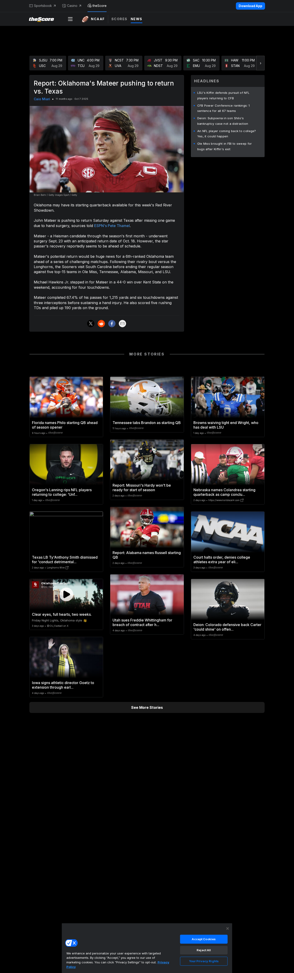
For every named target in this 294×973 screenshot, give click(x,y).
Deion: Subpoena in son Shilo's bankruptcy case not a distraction (222, 120)
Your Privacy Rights (204, 961)
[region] (147, 948)
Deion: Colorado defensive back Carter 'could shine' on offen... (227, 627)
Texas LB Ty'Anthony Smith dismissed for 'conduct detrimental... (65, 559)
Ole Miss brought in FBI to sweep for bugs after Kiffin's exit (224, 146)
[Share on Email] (122, 323)
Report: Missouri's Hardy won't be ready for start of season (142, 487)
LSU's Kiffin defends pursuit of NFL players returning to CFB (223, 95)
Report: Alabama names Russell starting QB (147, 555)
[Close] (227, 928)
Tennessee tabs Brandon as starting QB (147, 422)
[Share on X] (90, 323)
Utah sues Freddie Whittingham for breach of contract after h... (142, 622)
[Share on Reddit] (101, 323)
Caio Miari (42, 99)
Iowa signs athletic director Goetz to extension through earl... (63, 685)
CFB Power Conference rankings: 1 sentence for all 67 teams (223, 108)
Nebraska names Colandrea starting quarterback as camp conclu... (224, 492)
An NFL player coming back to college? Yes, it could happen (226, 133)
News (136, 19)
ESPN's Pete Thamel (112, 225)
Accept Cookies (204, 939)
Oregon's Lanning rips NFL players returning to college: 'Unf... (62, 492)
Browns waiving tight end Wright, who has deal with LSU (225, 425)
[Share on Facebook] (112, 323)
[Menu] (70, 19)
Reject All (204, 950)
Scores (119, 19)
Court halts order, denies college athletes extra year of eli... (221, 559)
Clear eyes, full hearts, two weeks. (62, 614)
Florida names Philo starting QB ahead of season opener (65, 425)
